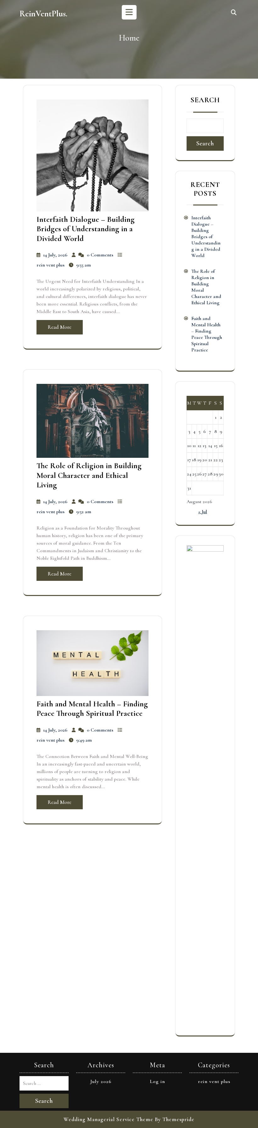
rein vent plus (50, 265)
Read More (59, 327)
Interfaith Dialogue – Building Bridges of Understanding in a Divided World (85, 229)
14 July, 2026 (55, 255)
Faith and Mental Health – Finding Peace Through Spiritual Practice (92, 708)
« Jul (202, 511)
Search (205, 100)
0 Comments (100, 255)
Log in (157, 1081)
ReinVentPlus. (43, 13)
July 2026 (100, 1081)
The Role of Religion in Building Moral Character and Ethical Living (89, 475)
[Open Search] (233, 13)
